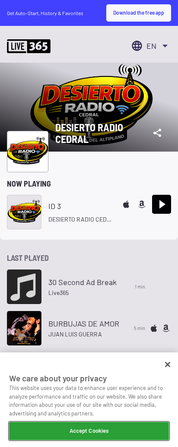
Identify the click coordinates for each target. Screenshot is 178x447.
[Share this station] (157, 133)
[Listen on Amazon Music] (142, 204)
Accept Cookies (89, 430)
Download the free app (138, 13)
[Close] (167, 364)
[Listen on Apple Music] (126, 204)
